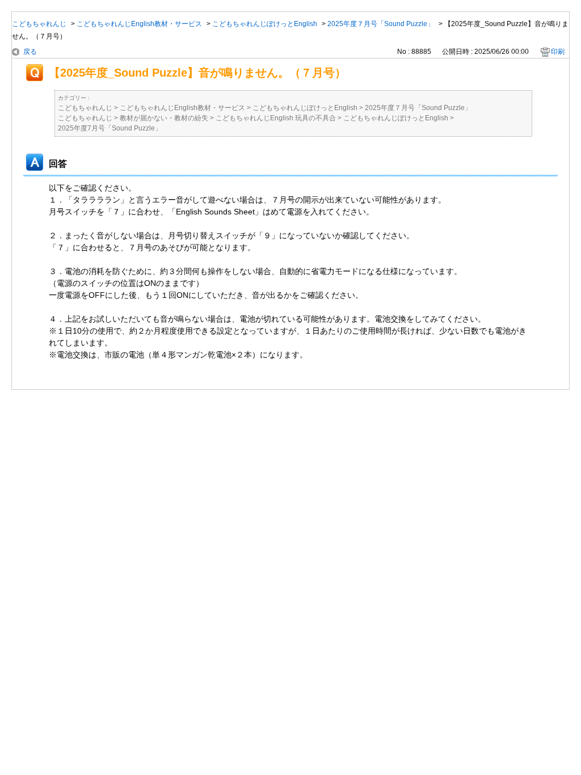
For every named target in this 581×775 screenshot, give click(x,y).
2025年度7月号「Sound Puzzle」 (110, 128)
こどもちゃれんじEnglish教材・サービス (139, 24)
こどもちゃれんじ (39, 24)
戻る (30, 52)
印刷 (558, 52)
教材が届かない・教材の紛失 (164, 118)
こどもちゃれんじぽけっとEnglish (264, 24)
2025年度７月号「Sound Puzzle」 (380, 24)
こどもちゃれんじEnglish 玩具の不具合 (276, 118)
